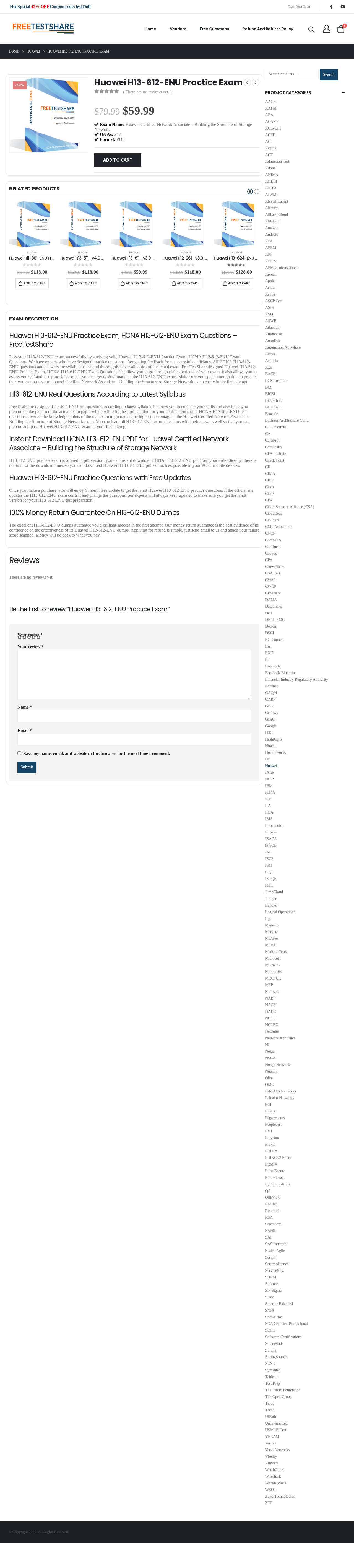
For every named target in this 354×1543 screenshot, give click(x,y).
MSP (269, 985)
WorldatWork (275, 1483)
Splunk (270, 1350)
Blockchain (274, 400)
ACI (268, 141)
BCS (268, 387)
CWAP (270, 580)
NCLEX (271, 1025)
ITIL (269, 885)
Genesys (271, 713)
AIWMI (271, 195)
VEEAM (272, 1437)
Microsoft (272, 958)
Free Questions (214, 29)
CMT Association (278, 527)
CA (267, 434)
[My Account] (326, 28)
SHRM (270, 1277)
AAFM (270, 108)
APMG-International (281, 268)
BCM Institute (276, 381)
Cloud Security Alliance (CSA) (289, 507)
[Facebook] (331, 6)
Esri (268, 646)
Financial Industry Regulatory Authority (296, 679)
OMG (269, 1085)
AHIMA (271, 175)
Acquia (270, 148)
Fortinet (271, 686)
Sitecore (271, 1284)
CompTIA (273, 540)
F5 (267, 659)
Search (329, 74)
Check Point (274, 460)
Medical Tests (276, 952)
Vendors (178, 29)
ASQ (269, 314)
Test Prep (272, 1383)
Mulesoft (272, 992)
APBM (270, 248)
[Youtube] (343, 6)
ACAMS (272, 122)
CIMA (270, 474)
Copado (271, 553)
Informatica (274, 826)
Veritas (270, 1443)
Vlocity (271, 1456)
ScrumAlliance (276, 1264)
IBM (268, 786)
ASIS (269, 308)
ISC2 (269, 859)
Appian (271, 274)
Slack (269, 1297)
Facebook (272, 666)
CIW (269, 500)
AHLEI (271, 181)
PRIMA (271, 1151)
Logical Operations (280, 912)
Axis (268, 367)
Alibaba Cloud (276, 215)
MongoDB (273, 972)
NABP (270, 998)
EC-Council (274, 640)
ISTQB (271, 879)
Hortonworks (275, 752)
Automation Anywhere (283, 347)
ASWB (270, 321)
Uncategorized (276, 1423)
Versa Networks (277, 1450)
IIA (268, 806)
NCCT (270, 1018)
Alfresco (271, 208)
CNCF (270, 533)
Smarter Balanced (279, 1304)
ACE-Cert (273, 128)
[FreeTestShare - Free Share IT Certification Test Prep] (43, 29)
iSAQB (271, 845)
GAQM (271, 693)
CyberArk (273, 593)
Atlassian (272, 327)
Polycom (272, 1138)
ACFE (270, 135)
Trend (270, 1410)
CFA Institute (275, 454)
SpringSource (276, 1357)
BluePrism (273, 407)
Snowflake (273, 1317)
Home (150, 29)
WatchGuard (275, 1470)
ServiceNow (274, 1270)
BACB (270, 374)
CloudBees (273, 513)
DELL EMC (275, 620)
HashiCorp (273, 739)
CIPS (269, 480)
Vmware (271, 1463)
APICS (270, 261)
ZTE (269, 1503)
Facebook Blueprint (280, 673)
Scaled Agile (275, 1251)
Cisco (269, 487)
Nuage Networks (278, 1065)
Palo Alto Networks (280, 1091)
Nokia (270, 1051)
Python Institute (277, 1184)
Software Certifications (283, 1337)
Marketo (271, 932)
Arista (270, 288)
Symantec (272, 1370)
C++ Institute (275, 427)
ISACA (271, 839)
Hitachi (271, 746)
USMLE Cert (275, 1430)
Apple (270, 281)
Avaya (270, 354)
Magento (272, 925)
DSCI (269, 633)
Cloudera (272, 520)
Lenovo (271, 905)
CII (267, 467)
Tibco (269, 1403)
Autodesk (272, 341)
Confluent (273, 547)
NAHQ (270, 1011)
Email (24, 730)
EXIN (270, 653)
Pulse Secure (275, 1171)
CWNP (270, 586)
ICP (268, 799)
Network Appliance (280, 1038)
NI (267, 1045)
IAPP (269, 779)
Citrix (269, 493)
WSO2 (270, 1490)
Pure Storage (275, 1178)
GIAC (270, 719)
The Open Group (278, 1397)
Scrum (270, 1257)
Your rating (30, 635)
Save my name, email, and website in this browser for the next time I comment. (97, 753)
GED (269, 706)
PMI (268, 1131)
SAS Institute (275, 1244)
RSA (269, 1217)
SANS (270, 1231)
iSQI (269, 872)
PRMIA (271, 1164)
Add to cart (117, 160)
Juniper (271, 899)
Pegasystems (275, 1118)
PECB (270, 1111)
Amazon (271, 228)
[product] (32, 224)
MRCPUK (273, 978)
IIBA (269, 812)
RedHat (271, 1204)
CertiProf (272, 440)
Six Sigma (273, 1290)
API (268, 254)
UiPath (270, 1417)
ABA (269, 115)
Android (271, 234)
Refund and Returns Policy (268, 29)
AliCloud (272, 221)
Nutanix (271, 1071)
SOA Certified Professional (286, 1324)
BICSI (270, 394)
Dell (268, 613)
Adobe (270, 168)
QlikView (272, 1197)
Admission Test (277, 161)
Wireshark (273, 1476)
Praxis (270, 1144)
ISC (268, 852)
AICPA (271, 188)
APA (269, 241)
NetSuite (272, 1031)
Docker (271, 626)
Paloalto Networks (279, 1098)
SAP (268, 1237)
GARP (270, 699)
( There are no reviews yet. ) (147, 92)
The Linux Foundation (283, 1390)
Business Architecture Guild (287, 420)
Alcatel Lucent (276, 201)
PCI (268, 1104)
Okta (269, 1078)
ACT (269, 155)
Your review (30, 646)
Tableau (271, 1377)
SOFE (270, 1330)
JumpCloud (274, 892)
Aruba (270, 294)
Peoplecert (273, 1124)
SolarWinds (274, 1344)
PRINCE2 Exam (278, 1158)
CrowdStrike (275, 567)
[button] (250, 191)
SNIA (269, 1310)
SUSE (270, 1363)
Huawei (32, 252)
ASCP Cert (273, 301)
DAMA (271, 600)
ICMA (270, 792)
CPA (268, 560)
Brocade (271, 414)
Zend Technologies (280, 1496)
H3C (268, 733)
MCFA (270, 945)
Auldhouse (273, 334)
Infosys (271, 832)
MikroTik (272, 965)
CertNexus (273, 447)
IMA (269, 819)
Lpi (268, 919)
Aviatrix (271, 361)
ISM (268, 865)
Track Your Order (299, 7)
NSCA (270, 1058)
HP (267, 759)
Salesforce (273, 1224)
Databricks (273, 606)
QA (268, 1191)
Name (24, 707)
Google (271, 726)
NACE (270, 1005)
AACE (270, 102)
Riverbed (272, 1211)
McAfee (271, 938)
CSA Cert (272, 573)
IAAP (269, 772)
